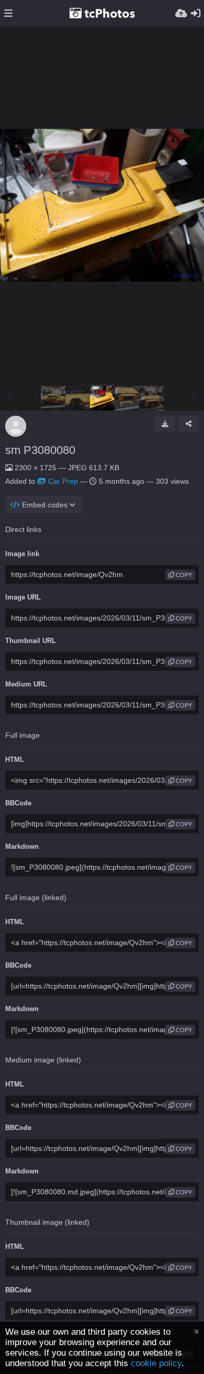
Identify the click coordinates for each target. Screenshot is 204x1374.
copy (183, 575)
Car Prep (63, 481)
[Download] (164, 423)
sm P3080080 (40, 450)
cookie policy (156, 1363)
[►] (193, 397)
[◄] (10, 397)
